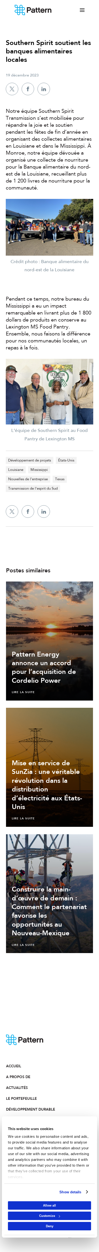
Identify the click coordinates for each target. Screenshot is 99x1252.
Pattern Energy (33, 10)
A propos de (18, 1077)
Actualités (17, 1088)
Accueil (13, 1066)
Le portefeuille (21, 1098)
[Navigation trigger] (82, 10)
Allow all (49, 1205)
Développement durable (28, 1109)
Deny (49, 1226)
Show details (70, 1192)
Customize (47, 1216)
